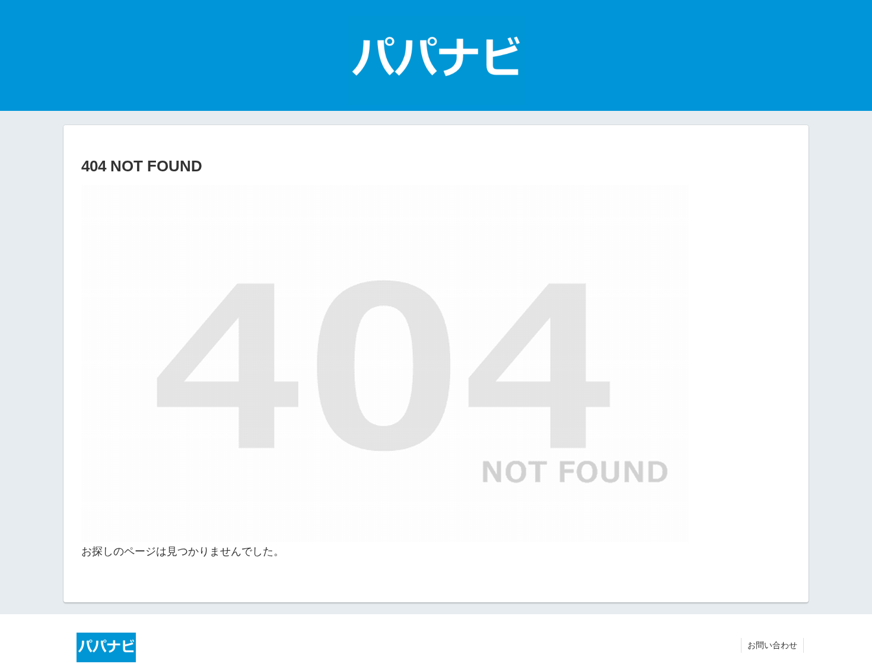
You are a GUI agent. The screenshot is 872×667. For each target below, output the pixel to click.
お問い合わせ (772, 645)
